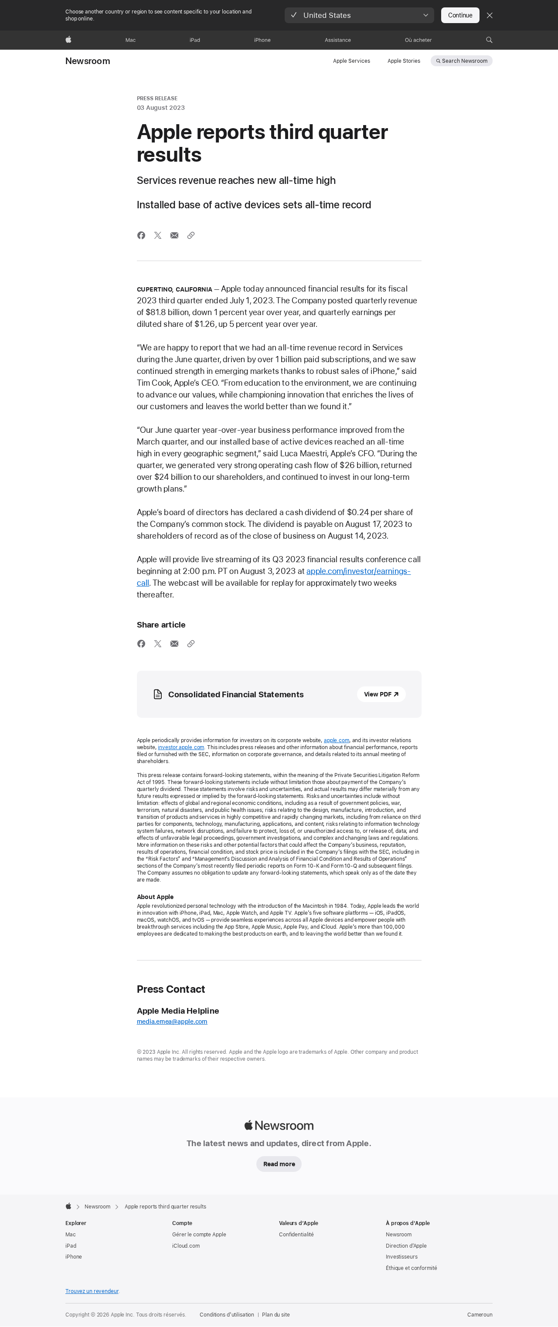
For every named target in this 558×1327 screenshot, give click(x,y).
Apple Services (351, 61)
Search (464, 61)
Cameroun (480, 1315)
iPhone (73, 1257)
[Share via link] (191, 235)
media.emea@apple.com (172, 1021)
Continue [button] (460, 15)
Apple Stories (404, 61)
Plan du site (276, 1315)
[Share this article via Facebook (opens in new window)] (141, 235)
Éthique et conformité (411, 1268)
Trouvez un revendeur (92, 1291)
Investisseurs (401, 1257)
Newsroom (87, 61)
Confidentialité (296, 1235)
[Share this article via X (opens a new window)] (158, 235)
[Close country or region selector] (489, 15)
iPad (70, 1246)
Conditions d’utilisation (227, 1315)
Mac (70, 1235)
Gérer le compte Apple (199, 1235)
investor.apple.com (181, 747)
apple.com (336, 740)
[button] (359, 15)
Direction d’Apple (406, 1246)
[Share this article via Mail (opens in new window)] (174, 235)
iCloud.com (186, 1246)
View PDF (377, 694)
